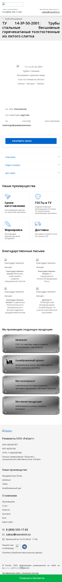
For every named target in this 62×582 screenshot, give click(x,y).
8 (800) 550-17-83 (17, 529)
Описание (10, 157)
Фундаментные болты (12, 476)
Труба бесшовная (13, 18)
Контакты (6, 514)
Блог (4, 518)
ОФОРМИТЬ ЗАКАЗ (22, 141)
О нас (4, 505)
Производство (8, 501)
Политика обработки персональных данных (22, 552)
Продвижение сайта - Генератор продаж (20, 573)
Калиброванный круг (11, 488)
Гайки (5, 484)
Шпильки (6, 480)
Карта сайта (7, 522)
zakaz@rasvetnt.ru (18, 534)
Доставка (10, 173)
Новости (6, 510)
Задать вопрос (13, 165)
